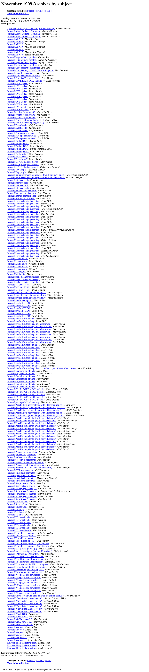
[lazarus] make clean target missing (23, 277)
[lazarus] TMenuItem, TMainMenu (23, 554)
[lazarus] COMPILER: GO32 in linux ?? (26, 81)
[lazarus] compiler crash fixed (21, 73)
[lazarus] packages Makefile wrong (23, 402)
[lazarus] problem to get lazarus (21, 454)
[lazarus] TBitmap (15, 509)
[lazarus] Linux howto (17, 258)
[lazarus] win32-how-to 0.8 (20, 619)
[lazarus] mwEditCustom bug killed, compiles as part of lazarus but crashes (41, 368)
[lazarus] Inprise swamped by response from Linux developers (36, 175)
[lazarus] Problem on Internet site (22, 452)
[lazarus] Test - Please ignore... (21, 533)
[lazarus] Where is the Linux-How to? (24, 598)
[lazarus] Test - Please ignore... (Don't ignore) (28, 543)
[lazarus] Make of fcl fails (19, 284)
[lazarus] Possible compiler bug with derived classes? (31, 418)
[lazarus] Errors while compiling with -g (25, 120)
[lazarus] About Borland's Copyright (24, 31)
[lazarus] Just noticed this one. (21, 198)
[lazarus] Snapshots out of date (21, 483)
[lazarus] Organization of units (21, 371)
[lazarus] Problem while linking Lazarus (25, 462)
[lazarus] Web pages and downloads (24, 575)
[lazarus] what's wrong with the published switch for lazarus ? (35, 595)
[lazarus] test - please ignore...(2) (22, 548)
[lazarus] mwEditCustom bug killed (23, 345)
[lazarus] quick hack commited (21, 473)
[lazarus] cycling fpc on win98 (21, 112)
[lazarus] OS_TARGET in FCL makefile (26, 389)
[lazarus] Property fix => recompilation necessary (30, 467)
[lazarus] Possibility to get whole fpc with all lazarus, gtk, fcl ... (36, 405)
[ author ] (40, 11)
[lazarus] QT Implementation (20, 470)
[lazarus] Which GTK (17, 614)
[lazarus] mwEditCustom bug (20, 318)
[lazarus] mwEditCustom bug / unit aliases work (29, 324)
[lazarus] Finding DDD (18, 141)
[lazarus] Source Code (17, 501)
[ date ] (48, 11)
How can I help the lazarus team (22, 643)
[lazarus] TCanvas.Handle (19, 530)
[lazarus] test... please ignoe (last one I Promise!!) (30, 551)
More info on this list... (18, 13)
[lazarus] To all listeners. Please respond (25, 556)
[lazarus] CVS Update (17, 83)
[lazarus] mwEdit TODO (19, 303)
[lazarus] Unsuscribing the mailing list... (25, 569)
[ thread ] (31, 11)
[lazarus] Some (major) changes (22, 488)
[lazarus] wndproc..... (17, 637)
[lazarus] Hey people (17, 169)
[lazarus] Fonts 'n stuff (17, 154)
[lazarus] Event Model (17, 125)
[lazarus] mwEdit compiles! (20, 300)
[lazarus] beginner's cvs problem (22, 57)
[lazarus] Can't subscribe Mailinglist (23, 68)
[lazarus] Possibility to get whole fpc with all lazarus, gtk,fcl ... (36, 415)
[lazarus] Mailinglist (16, 271)
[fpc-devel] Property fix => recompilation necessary (31, 28)
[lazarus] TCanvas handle (19, 517)
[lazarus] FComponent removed (22, 133)
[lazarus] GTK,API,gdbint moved (23, 162)
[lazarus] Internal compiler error (22, 190)
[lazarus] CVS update (17, 104)
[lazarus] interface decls (18, 180)
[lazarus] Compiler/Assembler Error (23, 75)
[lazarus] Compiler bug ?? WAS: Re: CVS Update (30, 70)
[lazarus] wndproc (15, 627)
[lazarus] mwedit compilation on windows (26, 292)
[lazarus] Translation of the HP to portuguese (27, 564)
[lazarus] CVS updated (18, 109)
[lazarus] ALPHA (15, 39)
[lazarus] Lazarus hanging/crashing (23, 201)
